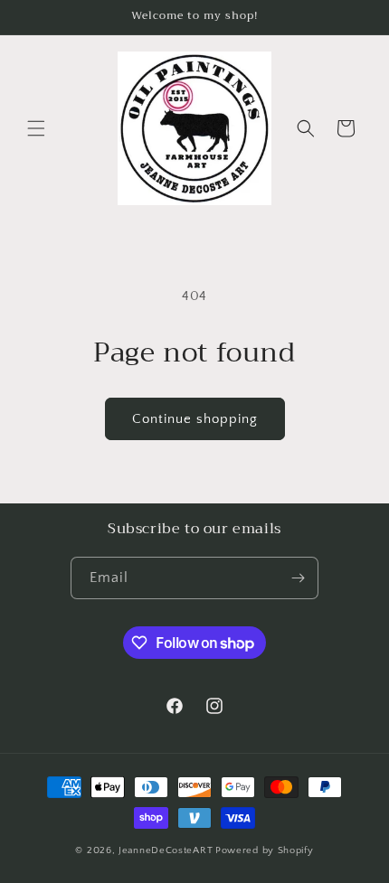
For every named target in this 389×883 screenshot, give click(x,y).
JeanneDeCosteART (166, 850)
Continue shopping (195, 419)
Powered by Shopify (264, 850)
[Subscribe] (298, 578)
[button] (36, 128)
